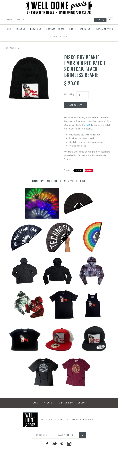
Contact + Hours (55, 29)
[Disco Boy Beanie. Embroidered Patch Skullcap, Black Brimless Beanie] (30, 56)
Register (54, 36)
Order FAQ (84, 29)
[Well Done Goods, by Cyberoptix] (59, 2)
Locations (35, 29)
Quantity (69, 94)
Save (90, 170)
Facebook (47, 443)
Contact (82, 403)
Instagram (69, 443)
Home (8, 29)
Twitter (54, 443)
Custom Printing (104, 29)
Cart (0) (100, 19)
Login (64, 36)
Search (35, 403)
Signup (8, 19)
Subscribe (41, 435)
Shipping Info (66, 403)
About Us (20, 29)
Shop (72, 29)
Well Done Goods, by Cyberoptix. (77, 419)
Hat (19, 48)
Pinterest (61, 443)
